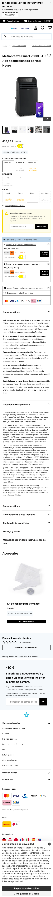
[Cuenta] (35, 28)
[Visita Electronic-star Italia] (27, 840)
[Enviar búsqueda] (5, 36)
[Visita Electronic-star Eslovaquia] (39, 840)
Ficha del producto (9, 146)
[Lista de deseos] (42, 28)
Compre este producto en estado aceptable (22, 264)
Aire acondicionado (19, 46)
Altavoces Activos (9, 760)
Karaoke (5, 733)
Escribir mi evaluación (27, 647)
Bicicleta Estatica (9, 739)
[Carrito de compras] (50, 28)
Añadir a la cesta (45, 254)
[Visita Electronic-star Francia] (22, 840)
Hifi (3, 749)
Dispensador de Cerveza (12, 744)
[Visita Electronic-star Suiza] (16, 840)
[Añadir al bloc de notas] (49, 55)
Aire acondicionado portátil (41, 46)
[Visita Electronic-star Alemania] (4, 840)
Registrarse (41, 226)
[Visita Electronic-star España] (33, 840)
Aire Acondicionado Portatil (13, 728)
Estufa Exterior (8, 755)
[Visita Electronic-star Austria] (10, 840)
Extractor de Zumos (10, 765)
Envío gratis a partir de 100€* (39, 21)
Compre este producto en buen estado (21, 245)
